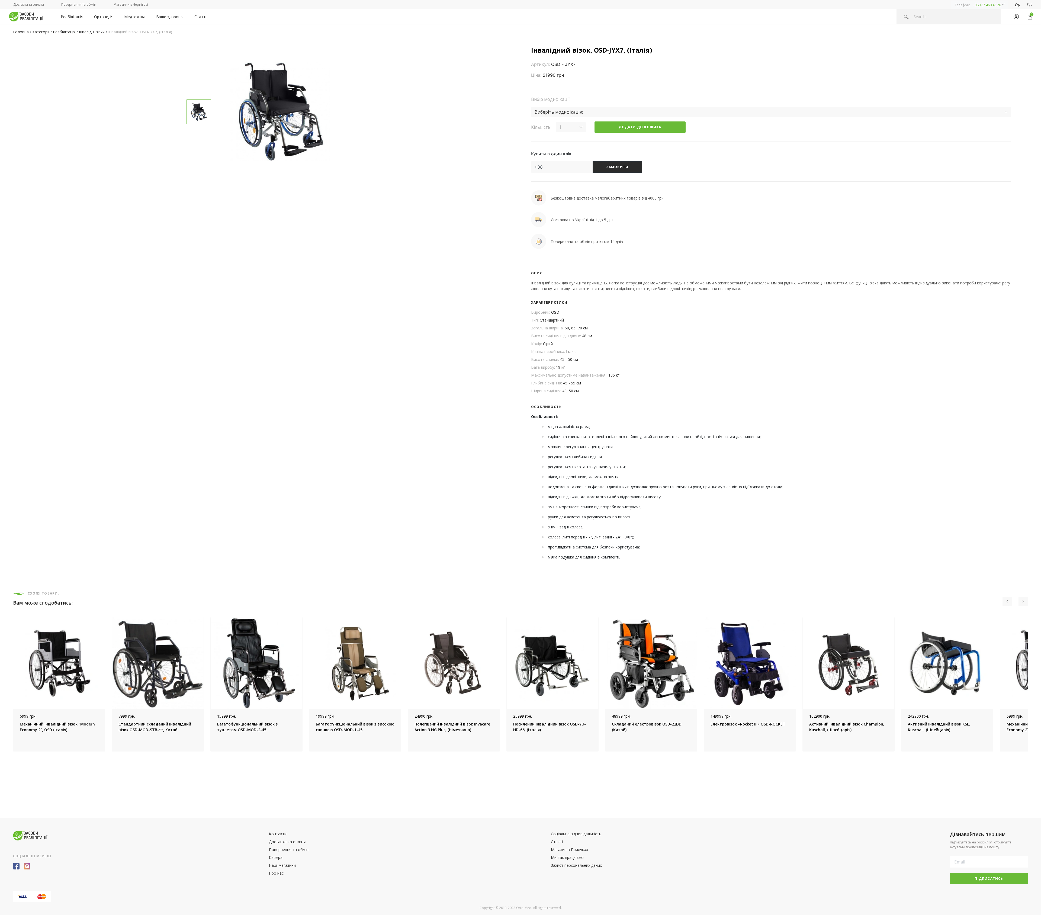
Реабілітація (72, 16)
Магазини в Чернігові (131, 4)
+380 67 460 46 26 (987, 5)
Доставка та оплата (28, 4)
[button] (979, 5)
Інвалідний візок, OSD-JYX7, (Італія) (140, 31)
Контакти (278, 833)
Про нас (276, 873)
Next (1032, 684)
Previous (9, 684)
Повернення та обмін (78, 4)
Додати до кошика (640, 127)
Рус (1029, 4)
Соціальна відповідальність (576, 833)
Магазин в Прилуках (569, 849)
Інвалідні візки (92, 31)
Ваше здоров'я (170, 16)
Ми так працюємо (567, 857)
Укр (1017, 4)
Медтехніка (134, 16)
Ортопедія (103, 16)
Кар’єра (275, 857)
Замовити (617, 167)
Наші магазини (282, 865)
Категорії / (42, 31)
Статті (200, 16)
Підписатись (989, 878)
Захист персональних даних (576, 865)
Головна (21, 31)
